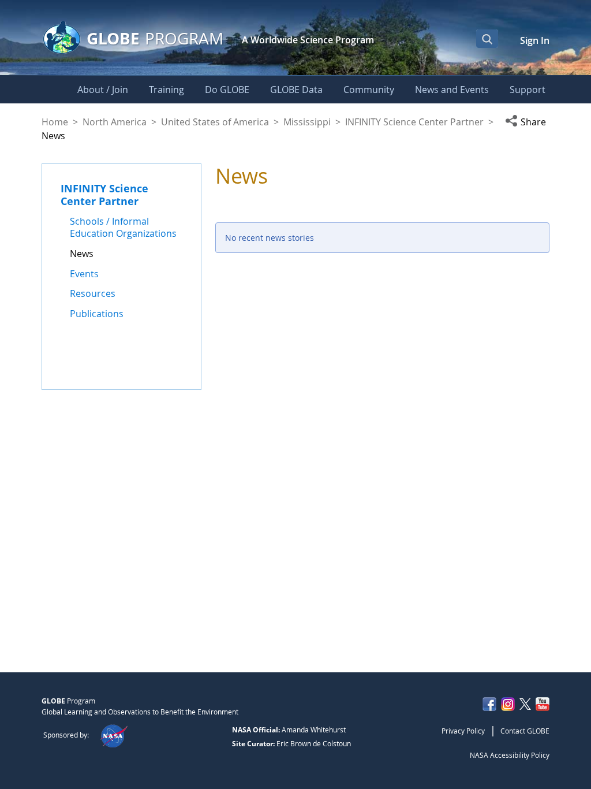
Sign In (534, 40)
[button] (527, 122)
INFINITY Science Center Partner (414, 122)
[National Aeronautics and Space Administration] (113, 734)
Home (55, 122)
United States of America (215, 122)
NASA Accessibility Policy (509, 755)
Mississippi (307, 122)
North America (115, 122)
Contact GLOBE (524, 730)
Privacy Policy (463, 730)
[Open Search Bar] (487, 38)
